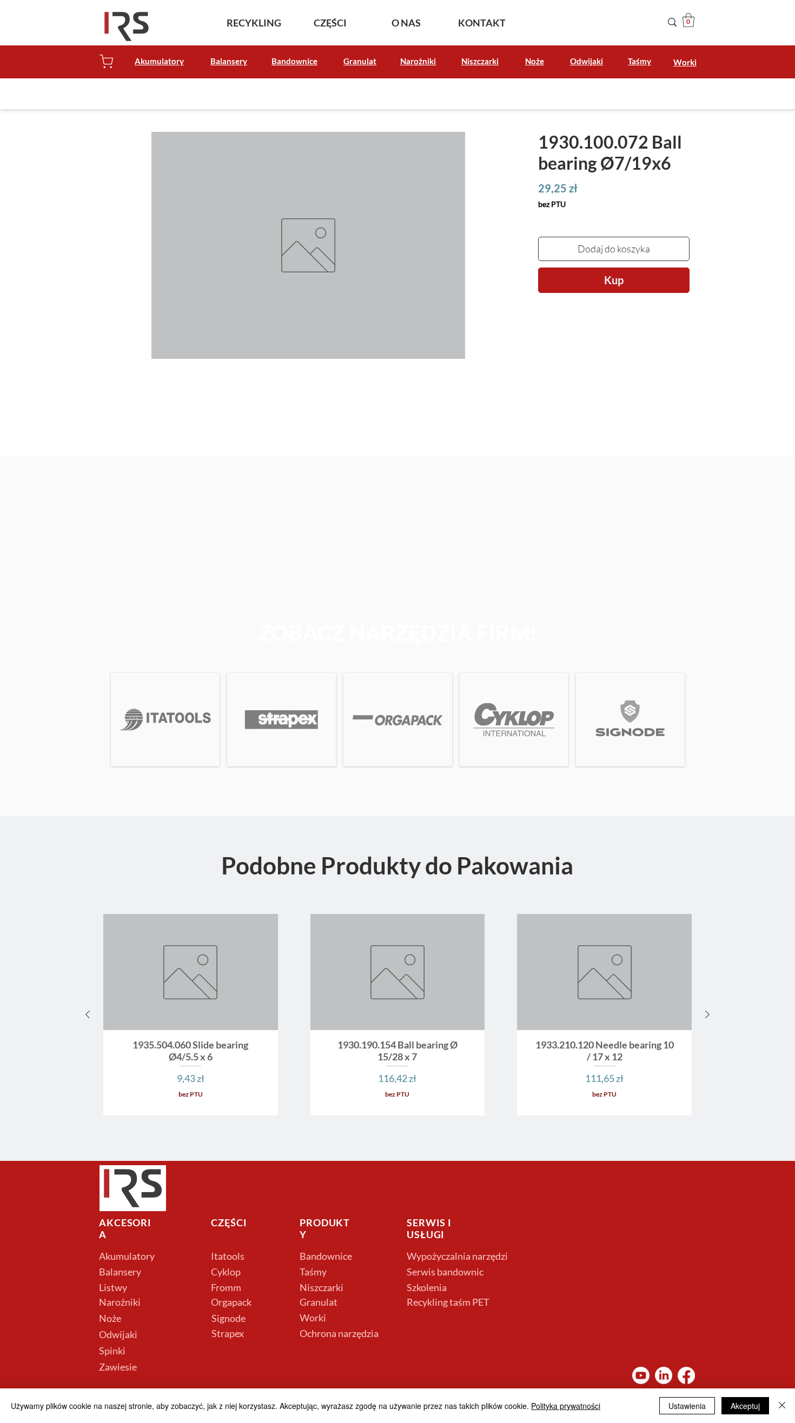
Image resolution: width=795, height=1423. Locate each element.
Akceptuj (745, 1405)
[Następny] (707, 1014)
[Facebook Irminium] (686, 1375)
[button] (688, 20)
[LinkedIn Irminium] (663, 1375)
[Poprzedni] (87, 1014)
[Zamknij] (782, 1405)
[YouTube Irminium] (641, 1375)
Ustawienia (687, 1405)
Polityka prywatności (565, 1405)
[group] (397, 1014)
